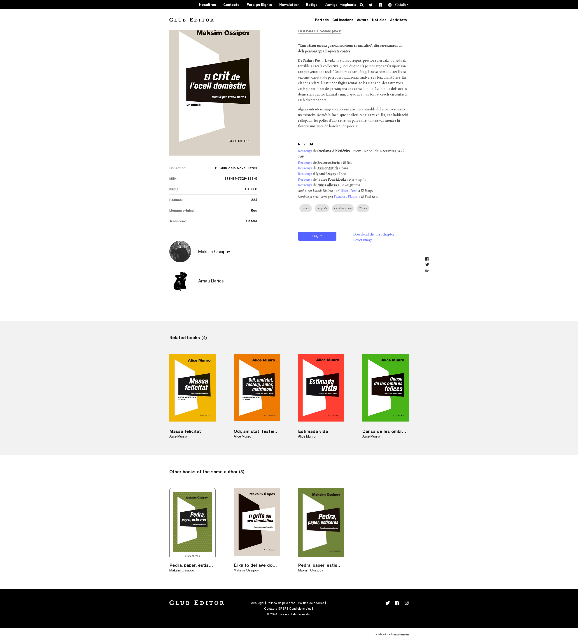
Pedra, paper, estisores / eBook (192, 565)
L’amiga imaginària (340, 4)
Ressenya (305, 151)
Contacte (231, 4)
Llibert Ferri (348, 190)
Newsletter (289, 4)
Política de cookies (311, 603)
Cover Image (363, 240)
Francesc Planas (346, 196)
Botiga (311, 4)
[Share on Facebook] (427, 259)
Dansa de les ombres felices (385, 431)
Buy (315, 236)
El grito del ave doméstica (257, 565)
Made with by (392, 634)
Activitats (398, 20)
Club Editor (191, 20)
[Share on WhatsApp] (427, 270)
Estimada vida (313, 431)
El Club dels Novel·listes (236, 168)
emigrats (322, 208)
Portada (322, 20)
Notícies (379, 20)
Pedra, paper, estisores (321, 565)
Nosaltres (207, 4)
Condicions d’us (300, 608)
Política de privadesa (281, 603)
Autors (362, 20)
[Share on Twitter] (427, 265)
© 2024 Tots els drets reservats (288, 614)
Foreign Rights (259, 4)
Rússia (363, 208)
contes (306, 208)
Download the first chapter (373, 234)
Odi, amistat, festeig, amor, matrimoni (257, 431)
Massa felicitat (185, 431)
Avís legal (257, 603)
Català (400, 4)
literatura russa (343, 208)
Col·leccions (342, 20)
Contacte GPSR (275, 608)
